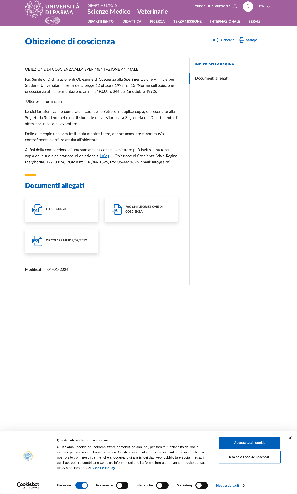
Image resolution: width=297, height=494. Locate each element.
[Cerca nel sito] (248, 6)
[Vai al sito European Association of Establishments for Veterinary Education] (52, 20)
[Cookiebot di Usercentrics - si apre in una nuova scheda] (28, 485)
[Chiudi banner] (290, 437)
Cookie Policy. (104, 468)
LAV (103, 156)
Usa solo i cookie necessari (249, 457)
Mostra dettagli (227, 485)
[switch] (122, 485)
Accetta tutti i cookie (249, 442)
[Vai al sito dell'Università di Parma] (54, 9)
